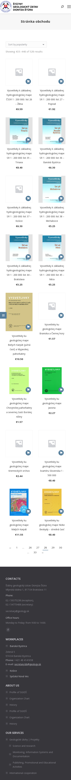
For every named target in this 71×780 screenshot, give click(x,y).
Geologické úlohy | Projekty (24, 739)
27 (37, 547)
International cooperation (23, 773)
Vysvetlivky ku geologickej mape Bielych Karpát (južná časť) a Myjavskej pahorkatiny (19, 344)
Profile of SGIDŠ (18, 692)
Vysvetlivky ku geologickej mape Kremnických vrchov (19, 466)
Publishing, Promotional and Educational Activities (34, 764)
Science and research (24, 745)
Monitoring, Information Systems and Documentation (33, 754)
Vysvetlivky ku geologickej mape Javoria (51, 403)
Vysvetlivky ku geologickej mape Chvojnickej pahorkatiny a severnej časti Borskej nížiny (19, 407)
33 (35, 552)
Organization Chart (19, 698)
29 (53, 547)
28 (45, 547)
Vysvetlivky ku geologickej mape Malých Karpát (19, 525)
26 (30, 547)
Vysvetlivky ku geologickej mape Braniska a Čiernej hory (51, 329)
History (13, 704)
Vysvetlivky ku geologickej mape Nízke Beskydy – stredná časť (52, 525)
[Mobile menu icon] (69, 7)
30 (60, 547)
